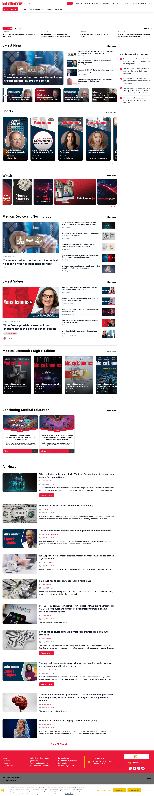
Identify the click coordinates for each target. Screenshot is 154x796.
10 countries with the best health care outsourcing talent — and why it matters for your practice (19, 35)
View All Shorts (109, 112)
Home (149, 778)
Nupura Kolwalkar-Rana (50, 670)
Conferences (104, 3)
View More (147, 28)
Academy (95, 3)
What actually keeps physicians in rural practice (55, 35)
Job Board (34, 760)
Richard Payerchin (67, 303)
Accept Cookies (134, 790)
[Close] (150, 790)
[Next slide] (114, 206)
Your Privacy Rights (103, 790)
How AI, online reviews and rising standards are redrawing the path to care (95, 35)
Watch (86, 3)
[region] (77, 790)
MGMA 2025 (49, 9)
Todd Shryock (66, 227)
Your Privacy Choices (66, 766)
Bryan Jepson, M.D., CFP (69, 336)
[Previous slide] (111, 206)
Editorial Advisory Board (39, 758)
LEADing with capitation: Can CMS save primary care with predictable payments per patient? (134, 35)
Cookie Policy (69, 794)
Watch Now (12, 333)
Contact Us (7, 763)
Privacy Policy (63, 758)
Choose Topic (8, 9)
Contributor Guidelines (39, 766)
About (5, 758)
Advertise (6, 760)
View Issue (7, 392)
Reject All (119, 790)
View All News (58, 744)
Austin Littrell (66, 325)
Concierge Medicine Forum (36, 9)
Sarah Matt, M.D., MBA (68, 314)
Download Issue (17, 392)
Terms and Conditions (39, 763)
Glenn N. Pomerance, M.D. (51, 534)
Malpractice (58, 9)
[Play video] (30, 302)
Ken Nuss (45, 509)
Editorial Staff (8, 766)
